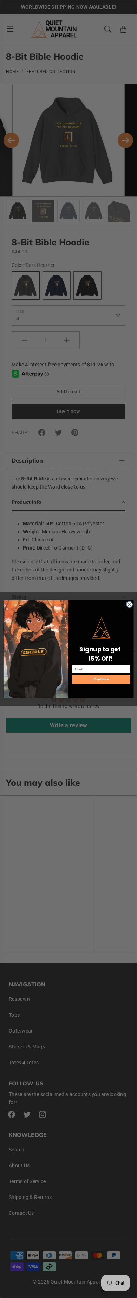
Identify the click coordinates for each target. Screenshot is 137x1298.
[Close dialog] (129, 604)
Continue (101, 679)
